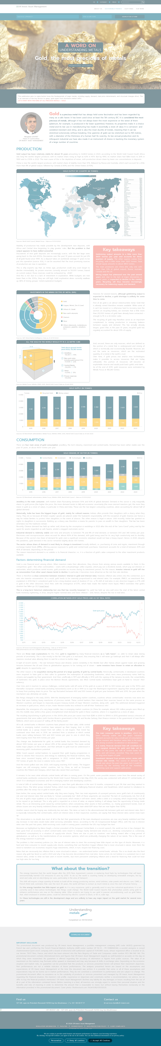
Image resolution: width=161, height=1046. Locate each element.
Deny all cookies (76, 1040)
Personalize (56, 1040)
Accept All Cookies (101, 1040)
